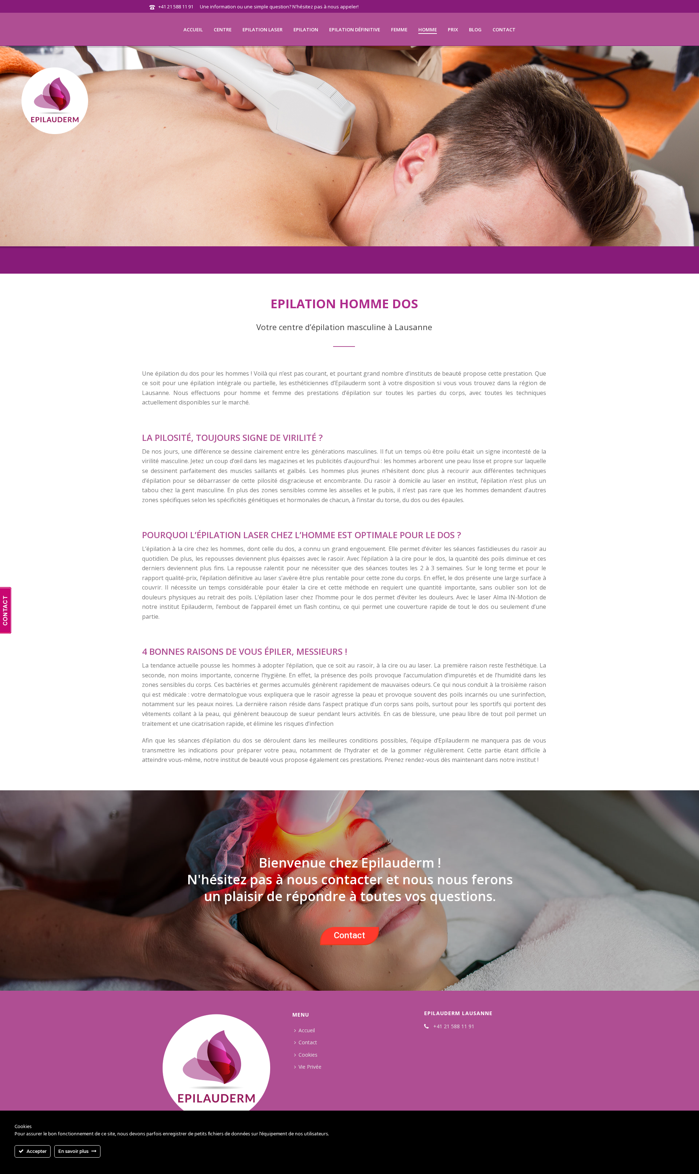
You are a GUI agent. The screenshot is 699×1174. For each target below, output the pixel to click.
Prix (453, 29)
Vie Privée (310, 1066)
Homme (427, 29)
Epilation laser (262, 29)
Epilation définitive (354, 29)
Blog (475, 29)
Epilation (305, 29)
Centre (223, 29)
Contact (504, 29)
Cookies (308, 1054)
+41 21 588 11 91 (175, 6)
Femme (399, 29)
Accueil (193, 29)
